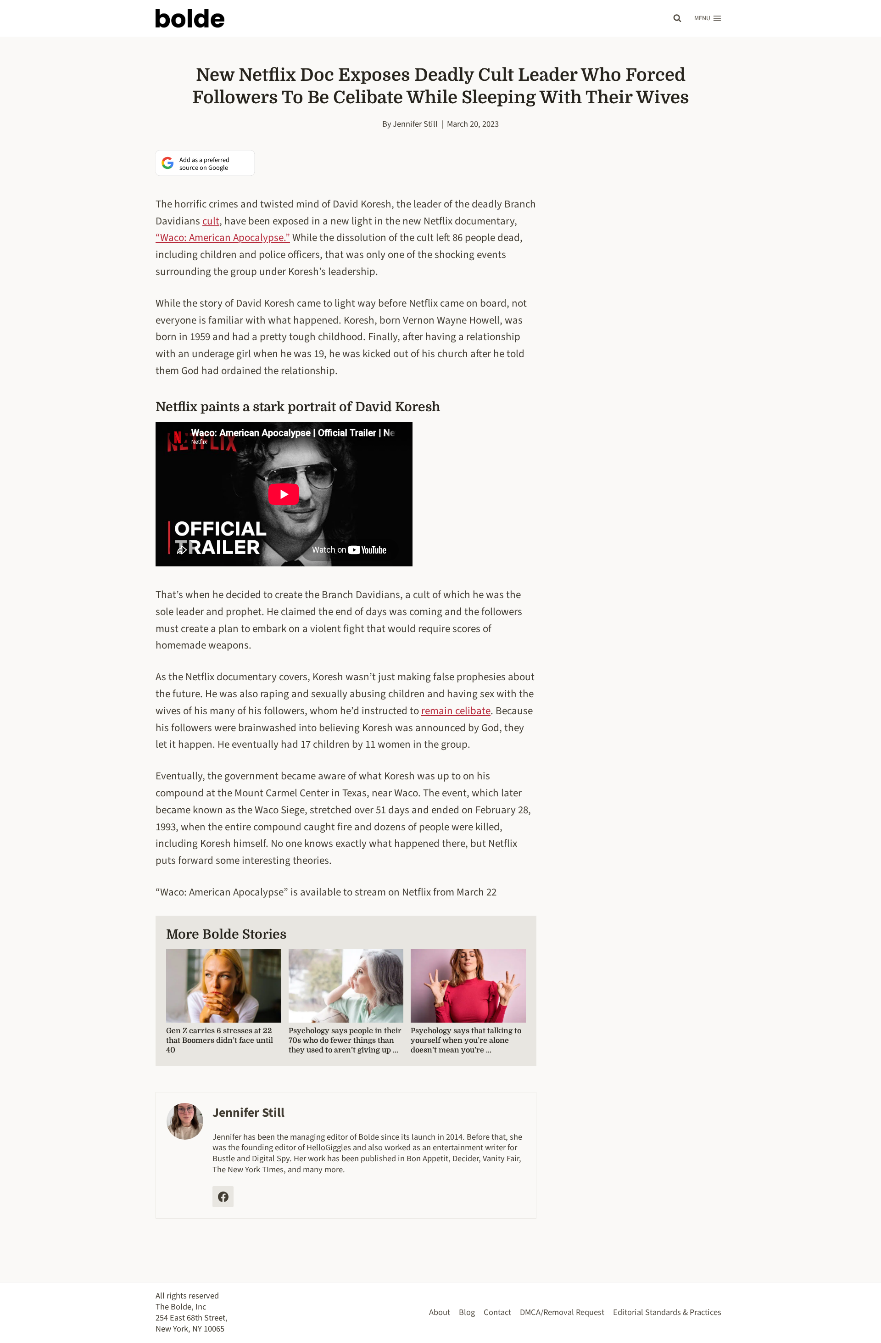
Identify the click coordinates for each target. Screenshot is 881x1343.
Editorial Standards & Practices (667, 1312)
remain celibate (456, 710)
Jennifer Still (415, 124)
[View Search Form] (677, 18)
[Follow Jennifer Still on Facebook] (223, 1196)
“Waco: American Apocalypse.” (223, 237)
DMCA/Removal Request (562, 1312)
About (439, 1312)
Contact (497, 1312)
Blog (467, 1312)
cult (210, 221)
